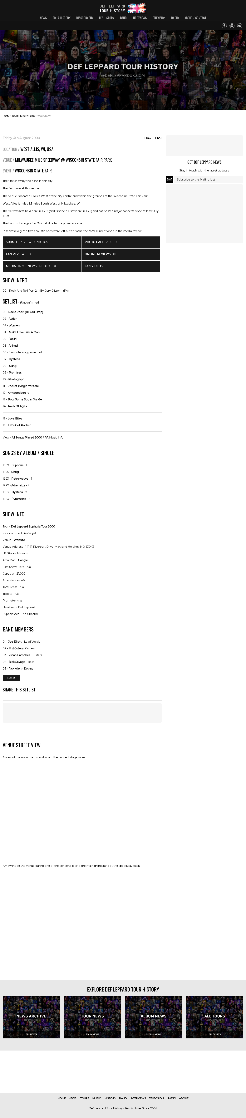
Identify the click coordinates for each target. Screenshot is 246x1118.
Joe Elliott (15, 641)
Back (11, 678)
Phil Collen (16, 648)
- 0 (18, 254)
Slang (13, 366)
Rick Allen (15, 668)
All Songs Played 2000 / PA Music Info (37, 437)
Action (13, 318)
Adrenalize (18, 485)
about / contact (195, 18)
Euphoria (17, 465)
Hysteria (14, 359)
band (123, 18)
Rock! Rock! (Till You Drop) (25, 312)
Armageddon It (18, 392)
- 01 (100, 254)
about (183, 1098)
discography (84, 18)
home (6, 116)
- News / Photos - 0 (31, 266)
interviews (139, 18)
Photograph (16, 379)
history (110, 1098)
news (43, 18)
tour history (61, 18)
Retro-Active (19, 478)
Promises (15, 372)
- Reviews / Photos (27, 242)
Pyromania (19, 499)
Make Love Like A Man (24, 332)
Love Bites (15, 418)
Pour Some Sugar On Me (25, 399)
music (96, 1098)
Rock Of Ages (17, 406)
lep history (106, 18)
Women (14, 325)
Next (158, 137)
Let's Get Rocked (19, 425)
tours (84, 1098)
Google (23, 560)
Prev (148, 137)
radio (175, 18)
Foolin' (12, 339)
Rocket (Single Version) (23, 386)
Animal (13, 345)
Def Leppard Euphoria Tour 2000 (33, 526)
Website (19, 540)
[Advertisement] (212, 119)
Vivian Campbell (19, 655)
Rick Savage (17, 662)
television (158, 18)
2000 (32, 116)
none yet (30, 533)
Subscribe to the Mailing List (196, 179)
